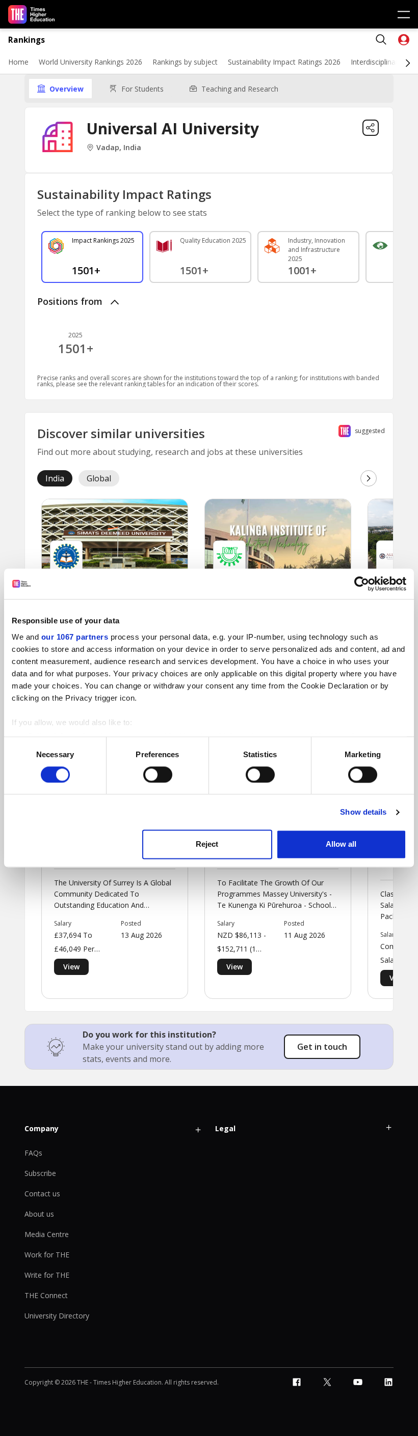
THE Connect (46, 1295)
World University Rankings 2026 (90, 62)
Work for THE (46, 1254)
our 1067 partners (75, 637)
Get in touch (322, 1046)
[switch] (157, 774)
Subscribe (40, 1173)
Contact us (42, 1193)
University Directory (56, 1315)
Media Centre (46, 1234)
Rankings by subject (185, 62)
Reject (207, 844)
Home (18, 62)
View (71, 966)
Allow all (341, 844)
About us (39, 1214)
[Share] (370, 128)
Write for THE (46, 1275)
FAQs (33, 1153)
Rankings (26, 40)
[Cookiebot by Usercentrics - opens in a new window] (361, 583)
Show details (363, 812)
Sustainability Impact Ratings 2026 (284, 62)
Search (381, 39)
